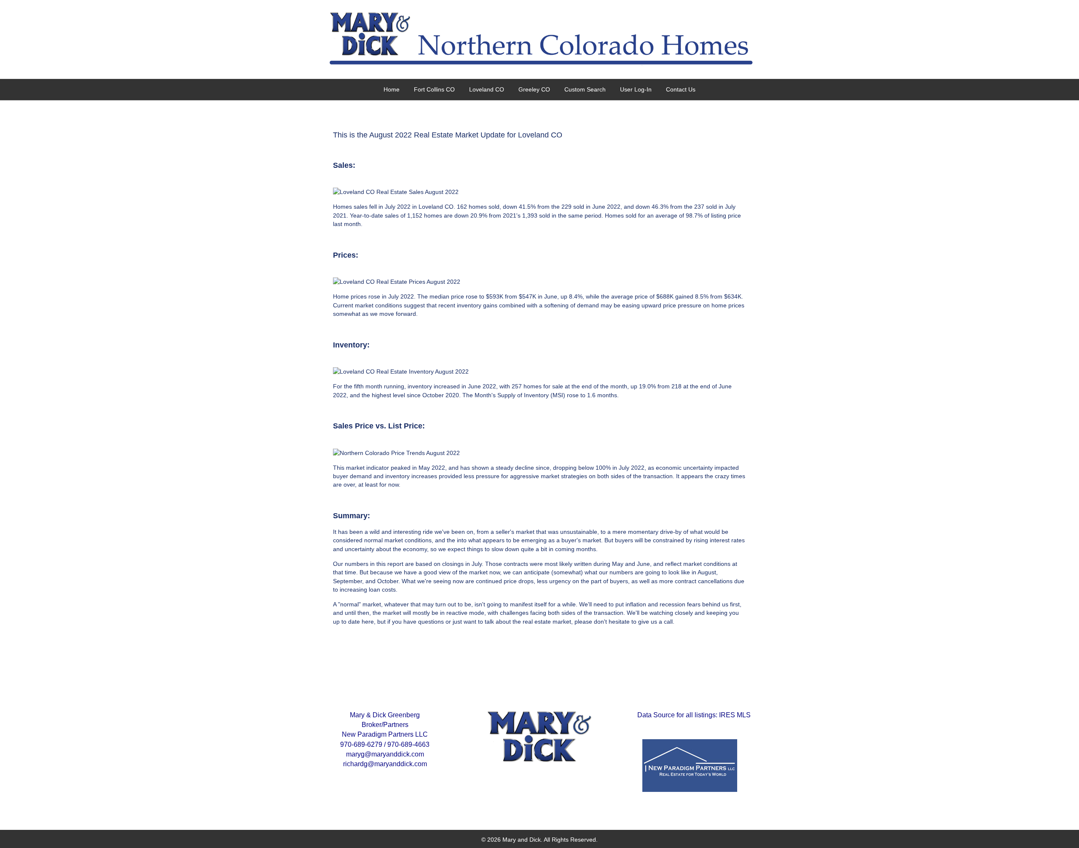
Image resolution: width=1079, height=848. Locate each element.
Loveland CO (486, 89)
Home (392, 89)
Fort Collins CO (434, 89)
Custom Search (585, 89)
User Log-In (636, 89)
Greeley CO (534, 89)
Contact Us (680, 89)
